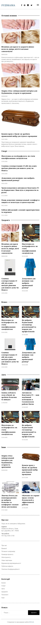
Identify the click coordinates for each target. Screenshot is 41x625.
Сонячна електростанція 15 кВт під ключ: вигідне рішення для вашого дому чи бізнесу (19, 168)
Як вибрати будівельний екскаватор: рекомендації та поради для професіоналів (29, 326)
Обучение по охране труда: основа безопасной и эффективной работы (30, 500)
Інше (2, 598)
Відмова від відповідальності (11, 563)
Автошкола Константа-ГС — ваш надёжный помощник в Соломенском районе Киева (30, 398)
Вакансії (4, 548)
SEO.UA (31, 622)
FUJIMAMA (8, 5)
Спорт (3, 586)
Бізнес (3, 583)
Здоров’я (4, 592)
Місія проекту (6, 557)
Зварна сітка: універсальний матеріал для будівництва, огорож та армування (19, 92)
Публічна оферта (7, 566)
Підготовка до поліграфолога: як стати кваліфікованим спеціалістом (18, 157)
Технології (4, 595)
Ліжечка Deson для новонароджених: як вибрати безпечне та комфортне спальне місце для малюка (10, 501)
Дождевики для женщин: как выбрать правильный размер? (17, 179)
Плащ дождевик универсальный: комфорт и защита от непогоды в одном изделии (20, 201)
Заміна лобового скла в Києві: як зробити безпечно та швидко (9, 396)
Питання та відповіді (8, 551)
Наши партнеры (6, 560)
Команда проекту (7, 554)
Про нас (4, 545)
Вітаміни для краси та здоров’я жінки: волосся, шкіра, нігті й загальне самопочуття (17, 49)
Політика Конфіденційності (10, 569)
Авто (3, 589)
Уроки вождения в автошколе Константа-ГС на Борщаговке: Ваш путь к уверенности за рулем (20, 190)
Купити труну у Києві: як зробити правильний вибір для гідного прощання (19, 135)
